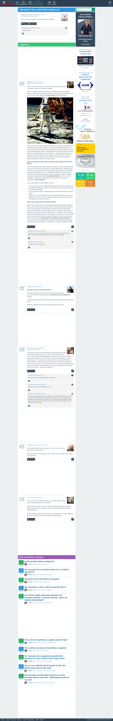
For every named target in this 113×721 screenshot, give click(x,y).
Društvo (41, 661)
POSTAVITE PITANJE (38, 4)
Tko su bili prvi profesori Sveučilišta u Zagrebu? (45, 648)
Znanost (35, 14)
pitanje (27, 14)
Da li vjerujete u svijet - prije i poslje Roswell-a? (45, 587)
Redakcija (46, 650)
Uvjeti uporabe (31, 719)
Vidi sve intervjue (85, 44)
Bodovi (24, 719)
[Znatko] (8, 3)
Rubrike (30, 4)
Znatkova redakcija (88, 165)
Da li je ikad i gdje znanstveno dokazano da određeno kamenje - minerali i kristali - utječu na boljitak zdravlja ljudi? (45, 597)
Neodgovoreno (23, 4)
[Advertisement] (47, 63)
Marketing (13, 719)
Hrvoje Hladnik (40, 81)
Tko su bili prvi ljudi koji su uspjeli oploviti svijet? (46, 640)
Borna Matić (39, 286)
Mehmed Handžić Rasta (42, 444)
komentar (29, 27)
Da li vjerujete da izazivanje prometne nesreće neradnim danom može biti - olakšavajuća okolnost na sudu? (46, 677)
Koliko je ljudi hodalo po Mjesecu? (39, 561)
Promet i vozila (42, 682)
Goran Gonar (41, 375)
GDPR (37, 719)
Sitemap (41, 719)
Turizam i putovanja (43, 642)
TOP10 (49, 4)
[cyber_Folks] (85, 153)
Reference (19, 719)
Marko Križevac (41, 14)
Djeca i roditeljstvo (43, 670)
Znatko (36, 16)
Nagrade (54, 4)
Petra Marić (41, 241)
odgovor (34, 81)
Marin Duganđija (36, 27)
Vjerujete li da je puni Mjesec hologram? (42, 579)
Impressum (81, 165)
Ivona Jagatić (40, 497)
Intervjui (8, 719)
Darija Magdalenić (42, 384)
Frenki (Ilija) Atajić (41, 347)
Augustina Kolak (52, 642)
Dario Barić (46, 564)
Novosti (17, 4)
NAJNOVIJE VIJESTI (85, 162)
